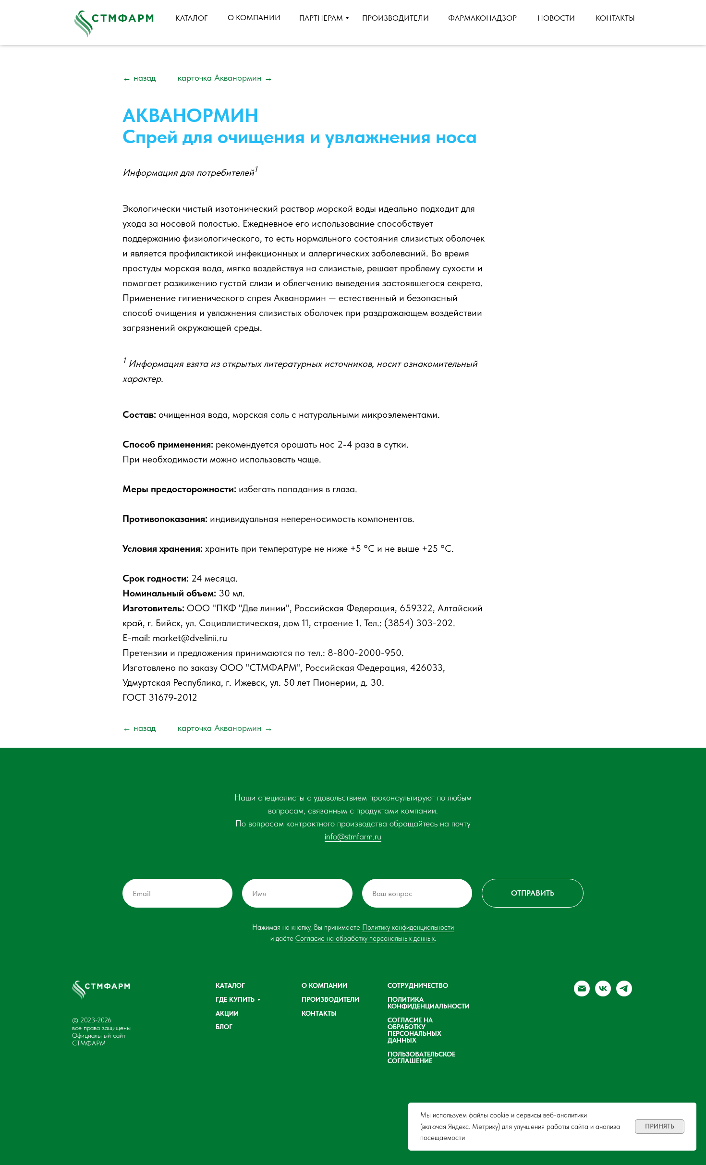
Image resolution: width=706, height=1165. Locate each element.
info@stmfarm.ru (353, 836)
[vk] (603, 994)
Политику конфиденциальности (408, 927)
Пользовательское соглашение (421, 1057)
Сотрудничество (418, 985)
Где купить (235, 999)
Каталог (230, 985)
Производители (330, 999)
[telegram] (624, 994)
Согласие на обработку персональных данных (365, 938)
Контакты (319, 1013)
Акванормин (225, 78)
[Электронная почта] (582, 994)
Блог (224, 1026)
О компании (324, 985)
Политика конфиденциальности (429, 1002)
